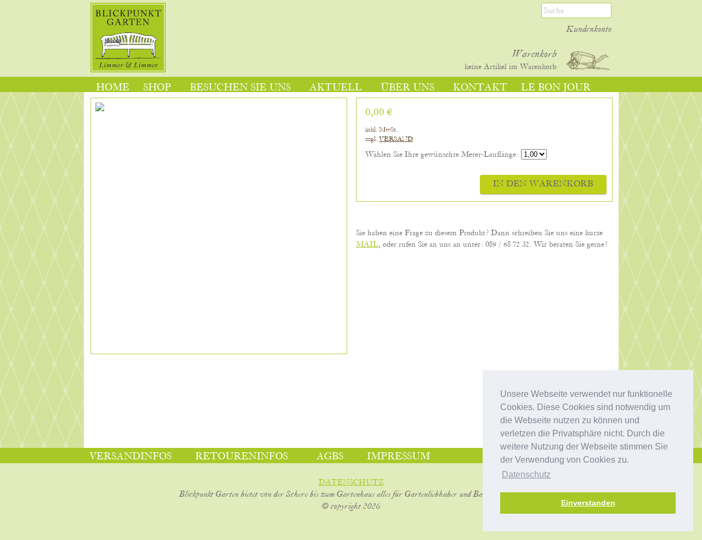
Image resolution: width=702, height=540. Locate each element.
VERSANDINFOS (130, 457)
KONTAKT (480, 88)
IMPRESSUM (398, 457)
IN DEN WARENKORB (543, 184)
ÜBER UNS (407, 88)
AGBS (329, 457)
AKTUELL (335, 88)
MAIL (367, 244)
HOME (112, 88)
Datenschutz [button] (526, 474)
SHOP (157, 88)
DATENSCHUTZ (351, 482)
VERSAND (396, 139)
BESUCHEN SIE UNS (240, 88)
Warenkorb (534, 54)
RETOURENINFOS (241, 457)
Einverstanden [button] (588, 502)
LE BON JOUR (556, 88)
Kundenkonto (589, 29)
